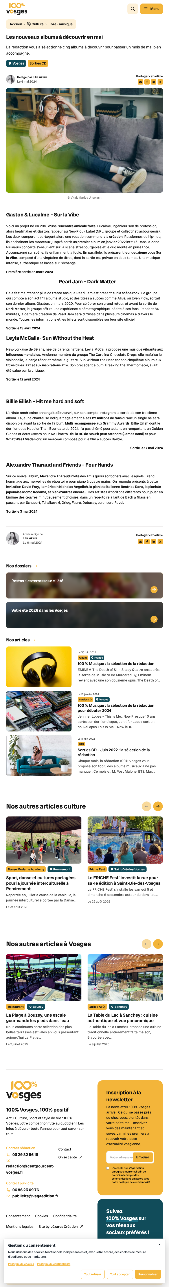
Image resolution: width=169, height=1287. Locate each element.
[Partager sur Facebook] (147, 82)
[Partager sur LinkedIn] (153, 82)
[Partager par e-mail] (140, 82)
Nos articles (18, 640)
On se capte (68, 1157)
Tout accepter (120, 1274)
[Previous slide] (146, 806)
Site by (58, 1226)
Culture (37, 24)
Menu (154, 8)
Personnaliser (148, 1274)
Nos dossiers (18, 566)
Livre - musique (60, 24)
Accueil (16, 24)
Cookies (41, 1216)
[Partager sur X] (160, 82)
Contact (64, 1149)
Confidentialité (65, 1216)
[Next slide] (158, 806)
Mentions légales (19, 1226)
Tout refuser (92, 1274)
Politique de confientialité (53, 1264)
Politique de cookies (21, 1264)
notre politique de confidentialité (131, 1182)
